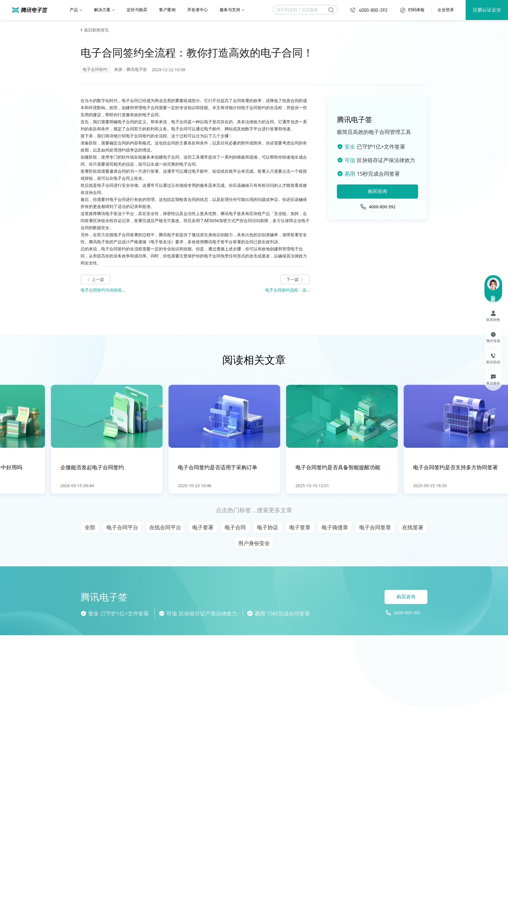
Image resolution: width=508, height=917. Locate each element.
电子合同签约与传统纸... (103, 290)
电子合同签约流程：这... (287, 290)
